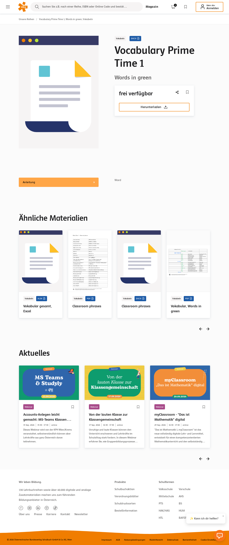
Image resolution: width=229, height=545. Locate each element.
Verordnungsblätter (126, 496)
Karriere (51, 514)
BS (180, 503)
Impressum (106, 540)
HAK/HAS (164, 510)
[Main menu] (8, 7)
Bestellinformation (125, 510)
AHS (181, 496)
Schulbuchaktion (124, 489)
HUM (182, 510)
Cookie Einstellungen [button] (210, 540)
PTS (161, 503)
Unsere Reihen (26, 19)
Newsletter (81, 514)
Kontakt (65, 514)
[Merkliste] (185, 7)
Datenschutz (172, 540)
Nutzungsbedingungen (134, 540)
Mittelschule (166, 496)
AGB (118, 540)
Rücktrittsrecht (156, 540)
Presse (38, 514)
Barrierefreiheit (189, 540)
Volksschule (166, 489)
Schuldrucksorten (125, 503)
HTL (161, 517)
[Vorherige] (201, 329)
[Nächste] (177, 92)
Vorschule (184, 489)
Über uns (24, 514)
